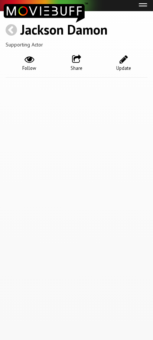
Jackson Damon (64, 29)
